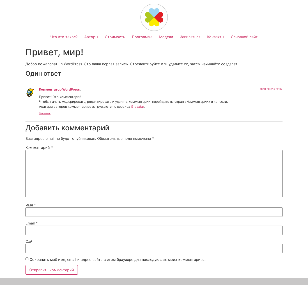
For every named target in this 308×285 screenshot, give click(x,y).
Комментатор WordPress (59, 89)
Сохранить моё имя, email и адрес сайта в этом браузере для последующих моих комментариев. (117, 259)
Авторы (91, 37)
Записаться (190, 37)
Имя (30, 205)
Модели (166, 37)
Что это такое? (64, 37)
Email (31, 223)
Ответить (45, 113)
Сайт (29, 241)
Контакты (215, 37)
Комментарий (39, 147)
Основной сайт (244, 37)
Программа (142, 37)
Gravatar (137, 106)
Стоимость (115, 37)
